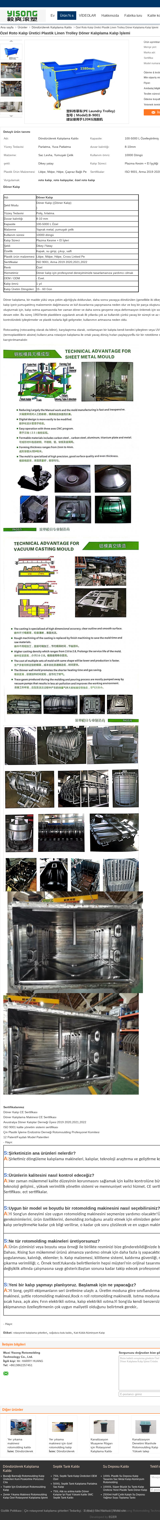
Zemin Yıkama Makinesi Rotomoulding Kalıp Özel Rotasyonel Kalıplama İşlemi (25, 1496)
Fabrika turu (133, 15)
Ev (53, 15)
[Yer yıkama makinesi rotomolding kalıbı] (21, 1427)
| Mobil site (119, 1510)
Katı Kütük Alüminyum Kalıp (89, 1332)
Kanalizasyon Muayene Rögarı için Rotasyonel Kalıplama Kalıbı (102, 1445)
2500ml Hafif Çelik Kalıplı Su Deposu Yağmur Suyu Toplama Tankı (124, 1496)
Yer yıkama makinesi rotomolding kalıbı (19, 1443)
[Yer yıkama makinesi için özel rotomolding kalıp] (62, 1427)
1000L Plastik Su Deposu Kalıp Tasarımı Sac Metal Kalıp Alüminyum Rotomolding (123, 1479)
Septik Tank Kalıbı (66, 1466)
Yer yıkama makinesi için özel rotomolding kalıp (60, 1443)
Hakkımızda (110, 15)
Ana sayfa (7, 27)
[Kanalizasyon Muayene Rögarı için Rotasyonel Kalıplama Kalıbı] (104, 1427)
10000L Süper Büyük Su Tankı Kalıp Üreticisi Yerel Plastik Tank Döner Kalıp (125, 1488)
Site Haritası (103, 1510)
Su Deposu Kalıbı (116, 1466)
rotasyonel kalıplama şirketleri (30, 1332)
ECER (113, 1517)
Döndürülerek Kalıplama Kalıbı (52, 27)
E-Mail (88, 1510)
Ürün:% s (67, 15)
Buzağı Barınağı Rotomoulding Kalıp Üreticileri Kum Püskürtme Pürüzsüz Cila (23, 1479)
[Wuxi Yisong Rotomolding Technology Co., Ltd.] (24, 15)
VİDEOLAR (87, 15)
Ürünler (23, 27)
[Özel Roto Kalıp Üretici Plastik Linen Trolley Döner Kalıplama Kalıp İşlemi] (11, 52)
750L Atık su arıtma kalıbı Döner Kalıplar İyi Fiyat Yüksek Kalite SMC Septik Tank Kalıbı (73, 1494)
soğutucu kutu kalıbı (60, 1332)
